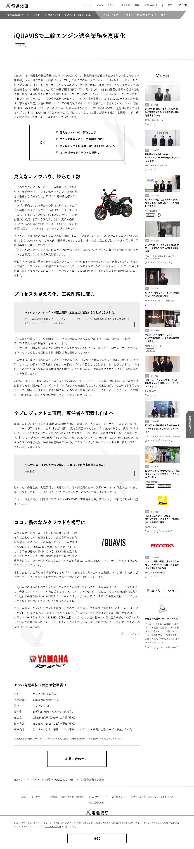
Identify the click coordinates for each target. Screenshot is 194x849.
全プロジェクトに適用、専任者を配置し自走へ (87, 146)
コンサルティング (52, 15)
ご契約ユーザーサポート (32, 797)
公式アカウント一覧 (98, 797)
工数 (118, 108)
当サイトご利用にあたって (143, 797)
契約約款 (52, 797)
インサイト (127, 15)
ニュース (87, 5)
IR (162, 15)
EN (185, 5)
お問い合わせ (151, 5)
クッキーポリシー (53, 826)
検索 (170, 5)
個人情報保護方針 (97, 802)
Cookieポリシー (119, 797)
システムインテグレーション (78, 15)
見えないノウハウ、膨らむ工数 (78, 132)
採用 (137, 5)
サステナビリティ (145, 15)
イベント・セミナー (106, 5)
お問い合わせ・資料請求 (72, 797)
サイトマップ (166, 797)
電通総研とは (13, 15)
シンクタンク (33, 15)
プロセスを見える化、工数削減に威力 (82, 139)
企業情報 (125, 5)
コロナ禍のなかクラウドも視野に (79, 152)
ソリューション (110, 15)
